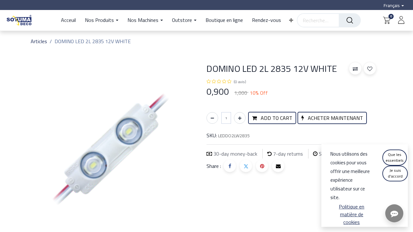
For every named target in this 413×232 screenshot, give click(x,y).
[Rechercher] (350, 20)
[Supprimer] (212, 118)
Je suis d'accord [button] (395, 173)
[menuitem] (70, 20)
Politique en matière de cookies (351, 214)
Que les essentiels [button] (395, 157)
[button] (291, 20)
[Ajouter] (240, 118)
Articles (39, 41)
